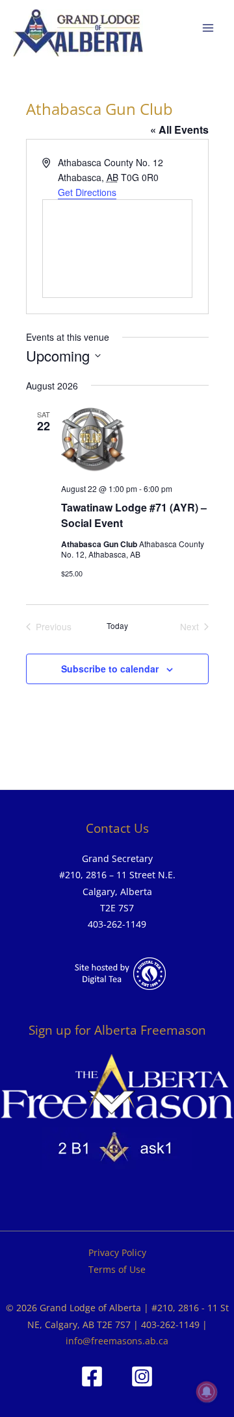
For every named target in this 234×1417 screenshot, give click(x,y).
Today (117, 626)
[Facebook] (92, 1376)
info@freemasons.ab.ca (117, 1341)
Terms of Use (117, 1269)
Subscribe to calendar (110, 668)
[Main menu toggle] (208, 28)
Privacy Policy (117, 1252)
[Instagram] (142, 1376)
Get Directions (87, 192)
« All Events (179, 129)
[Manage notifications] (206, 1391)
